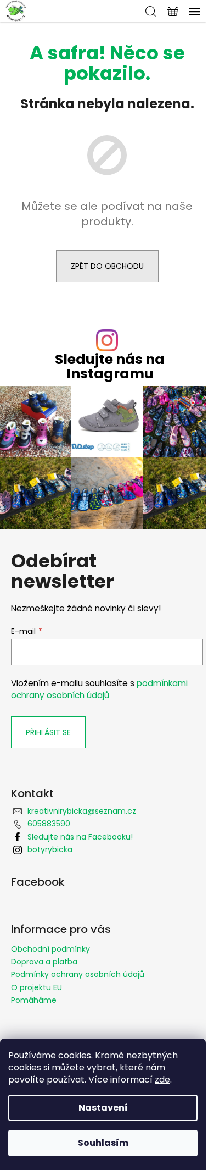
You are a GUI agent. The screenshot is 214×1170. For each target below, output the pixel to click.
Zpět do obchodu (107, 266)
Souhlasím (103, 1142)
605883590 (48, 823)
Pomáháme (34, 1000)
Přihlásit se (48, 732)
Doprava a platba (44, 961)
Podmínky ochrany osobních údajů (77, 974)
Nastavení (103, 1107)
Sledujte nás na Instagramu (110, 366)
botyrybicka (49, 849)
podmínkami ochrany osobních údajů (99, 689)
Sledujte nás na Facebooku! (80, 836)
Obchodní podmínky (50, 948)
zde (162, 1079)
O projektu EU (36, 987)
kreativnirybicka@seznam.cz (81, 810)
